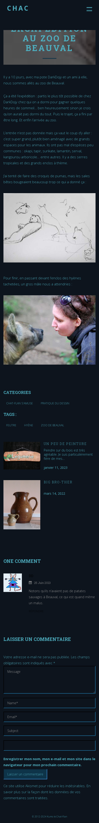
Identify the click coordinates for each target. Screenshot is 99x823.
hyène (28, 425)
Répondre (36, 611)
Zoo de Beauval (52, 425)
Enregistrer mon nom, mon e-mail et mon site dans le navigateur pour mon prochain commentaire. (49, 761)
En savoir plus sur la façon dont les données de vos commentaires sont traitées (46, 791)
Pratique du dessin (55, 403)
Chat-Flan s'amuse (19, 403)
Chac (18, 8)
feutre (11, 425)
